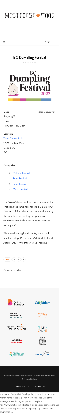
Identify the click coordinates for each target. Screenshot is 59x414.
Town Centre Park (13, 138)
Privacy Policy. (29, 379)
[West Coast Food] (29, 14)
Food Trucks (19, 184)
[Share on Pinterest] (23, 259)
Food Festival (20, 178)
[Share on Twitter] (19, 259)
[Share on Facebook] (14, 259)
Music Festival (20, 189)
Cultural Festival (21, 173)
